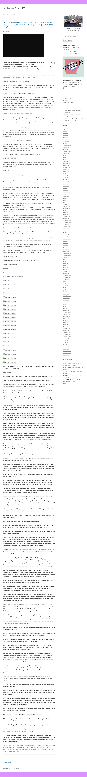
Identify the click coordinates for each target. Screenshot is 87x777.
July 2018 (65, 188)
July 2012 (65, 283)
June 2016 (65, 212)
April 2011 (65, 306)
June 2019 (65, 175)
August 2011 (66, 300)
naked (44, 747)
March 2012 (66, 292)
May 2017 (65, 200)
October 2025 (66, 141)
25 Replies (6, 31)
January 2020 (66, 169)
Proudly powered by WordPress (11, 768)
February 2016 (66, 216)
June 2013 (65, 263)
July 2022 (65, 155)
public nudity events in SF (9, 747)
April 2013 (65, 267)
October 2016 (66, 206)
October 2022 (66, 153)
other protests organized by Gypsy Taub (44, 745)
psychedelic (34, 749)
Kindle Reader (72, 86)
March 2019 (66, 180)
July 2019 (65, 173)
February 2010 (66, 328)
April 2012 (65, 290)
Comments (73, 53)
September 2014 (67, 239)
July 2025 (65, 143)
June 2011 (65, 304)
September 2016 (67, 208)
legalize (31, 747)
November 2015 (67, 222)
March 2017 (66, 202)
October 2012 (66, 279)
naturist (5, 749)
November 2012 (67, 277)
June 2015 (65, 230)
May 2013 (65, 265)
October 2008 (66, 355)
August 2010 (66, 318)
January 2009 (66, 349)
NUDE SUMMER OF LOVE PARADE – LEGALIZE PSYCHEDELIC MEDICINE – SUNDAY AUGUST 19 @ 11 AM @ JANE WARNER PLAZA (29, 24)
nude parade (19, 745)
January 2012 (66, 294)
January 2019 (66, 184)
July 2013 (65, 261)
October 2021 (66, 161)
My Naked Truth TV (14, 8)
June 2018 (65, 190)
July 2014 (65, 241)
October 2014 (66, 237)
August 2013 (66, 259)
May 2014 (65, 245)
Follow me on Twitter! (68, 102)
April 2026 (65, 137)
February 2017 (66, 204)
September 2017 (67, 194)
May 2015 (65, 233)
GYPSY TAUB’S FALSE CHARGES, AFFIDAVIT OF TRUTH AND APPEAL (72, 381)
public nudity (40, 749)
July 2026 (65, 131)
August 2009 (66, 338)
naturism (48, 747)
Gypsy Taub (26, 747)
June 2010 (65, 322)
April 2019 (65, 178)
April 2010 (65, 326)
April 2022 (65, 159)
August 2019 (66, 171)
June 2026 (65, 133)
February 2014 (66, 249)
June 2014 (65, 243)
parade (24, 749)
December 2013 (67, 253)
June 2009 (65, 341)
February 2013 (66, 271)
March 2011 (66, 308)
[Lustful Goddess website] (68, 40)
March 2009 (66, 345)
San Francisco (47, 749)
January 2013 (66, 273)
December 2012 (67, 275)
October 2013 (66, 257)
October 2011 (66, 298)
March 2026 (66, 139)
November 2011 (67, 296)
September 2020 (67, 163)
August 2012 (66, 281)
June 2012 (65, 286)
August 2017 (66, 196)
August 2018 (66, 186)
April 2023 (65, 149)
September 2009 (67, 336)
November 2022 (67, 151)
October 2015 (66, 224)
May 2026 (65, 135)
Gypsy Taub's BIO (67, 98)
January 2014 (66, 251)
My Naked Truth (38, 747)
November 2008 (67, 353)
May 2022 (65, 157)
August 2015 (66, 228)
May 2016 (65, 214)
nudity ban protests (29, 745)
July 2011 (65, 302)
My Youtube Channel (68, 100)
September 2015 (67, 226)
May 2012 (65, 288)
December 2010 (67, 312)
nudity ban (18, 749)
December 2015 (67, 220)
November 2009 (67, 334)
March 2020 (66, 165)
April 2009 (65, 343)
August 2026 (66, 129)
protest (28, 749)
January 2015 (66, 235)
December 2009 (67, 332)
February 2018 (66, 192)
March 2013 (66, 269)
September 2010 (67, 316)
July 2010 (65, 320)
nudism (10, 749)
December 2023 (67, 145)
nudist (13, 749)
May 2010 (65, 324)
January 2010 (66, 330)
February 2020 (66, 167)
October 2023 (66, 147)
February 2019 (66, 182)
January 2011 (66, 310)
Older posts (7, 762)
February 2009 (66, 347)
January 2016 (66, 218)
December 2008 (67, 351)
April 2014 (65, 247)
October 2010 (66, 314)
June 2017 (65, 198)
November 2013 (67, 255)
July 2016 (65, 210)
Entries (73, 51)
